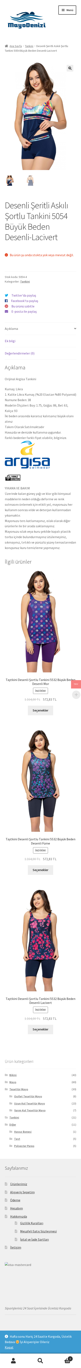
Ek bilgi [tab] (10, 341)
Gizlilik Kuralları (31, 1223)
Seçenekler (40, 710)
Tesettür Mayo (18, 1089)
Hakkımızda (18, 1216)
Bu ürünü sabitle (22, 306)
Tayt (17, 1139)
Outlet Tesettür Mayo (28, 1096)
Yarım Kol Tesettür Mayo (29, 1110)
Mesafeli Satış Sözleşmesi (38, 1231)
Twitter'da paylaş (23, 295)
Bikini (13, 1075)
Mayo (12, 1082)
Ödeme (15, 1200)
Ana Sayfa (16, 46)
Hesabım (16, 1208)
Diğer (12, 1124)
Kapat (9, 1347)
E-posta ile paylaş (24, 311)
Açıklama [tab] (11, 328)
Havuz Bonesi (23, 1132)
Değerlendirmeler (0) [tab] (19, 353)
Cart (62, 1357)
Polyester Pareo (24, 1146)
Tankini (29, 46)
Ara (40, 1361)
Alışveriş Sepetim (22, 1192)
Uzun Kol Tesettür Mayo (29, 1103)
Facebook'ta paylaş (24, 301)
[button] (70, 68)
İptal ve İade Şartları (34, 1239)
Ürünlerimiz (18, 1184)
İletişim (15, 1247)
